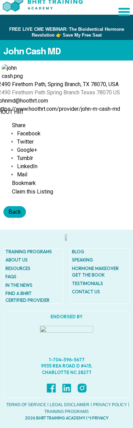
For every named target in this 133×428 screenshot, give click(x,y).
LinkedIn (27, 166)
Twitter (25, 141)
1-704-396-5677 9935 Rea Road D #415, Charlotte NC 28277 (66, 366)
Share (19, 125)
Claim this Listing (32, 191)
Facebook (29, 133)
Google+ (27, 150)
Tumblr (25, 158)
